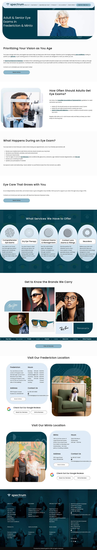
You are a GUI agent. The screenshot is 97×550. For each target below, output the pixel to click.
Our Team (10, 510)
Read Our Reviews (22, 412)
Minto (29, 534)
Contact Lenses (11, 536)
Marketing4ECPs (45, 548)
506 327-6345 (76, 457)
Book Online (71, 5)
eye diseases (25, 157)
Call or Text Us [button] (83, 5)
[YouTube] (75, 541)
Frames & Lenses (11, 532)
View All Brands (48, 346)
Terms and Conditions (13, 521)
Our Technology (11, 514)
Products (54, 5)
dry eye (77, 157)
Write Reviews (38, 412)
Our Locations (62, 5)
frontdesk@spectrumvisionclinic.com (38, 395)
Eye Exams (34, 5)
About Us (26, 5)
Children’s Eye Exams (33, 510)
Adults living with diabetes (60, 110)
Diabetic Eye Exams (33, 516)
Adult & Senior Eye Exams (35, 509)
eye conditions (80, 54)
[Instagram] (73, 541)
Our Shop (9, 537)
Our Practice (10, 509)
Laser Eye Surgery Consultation (57, 518)
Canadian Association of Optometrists (69, 100)
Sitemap (9, 516)
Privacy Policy (10, 520)
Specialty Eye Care (44, 5)
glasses (13, 56)
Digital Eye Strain (53, 509)
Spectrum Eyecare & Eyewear (14, 61)
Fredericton (31, 532)
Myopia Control (53, 520)
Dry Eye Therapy (53, 510)
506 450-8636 (33, 392)
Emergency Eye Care (54, 512)
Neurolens (52, 521)
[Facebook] (71, 541)
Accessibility (10, 518)
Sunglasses (10, 534)
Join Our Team (11, 512)
